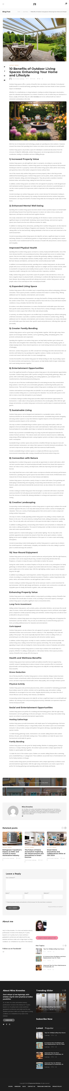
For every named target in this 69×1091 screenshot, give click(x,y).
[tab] (39, 1028)
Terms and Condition (43, 1086)
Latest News (25, 11)
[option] (12, 846)
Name (8, 893)
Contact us (31, 1086)
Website (46, 893)
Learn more (8, 1020)
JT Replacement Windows (34, 1083)
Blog (24, 1086)
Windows (18, 1086)
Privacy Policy (57, 1086)
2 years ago (21, 78)
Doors (21, 781)
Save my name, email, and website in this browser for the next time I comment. (29, 902)
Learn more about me (47, 938)
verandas (36, 97)
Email (26, 893)
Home (19, 11)
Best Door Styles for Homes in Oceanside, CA (37, 792)
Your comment (10, 877)
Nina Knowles (16, 78)
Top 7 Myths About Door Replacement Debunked (33, 782)
